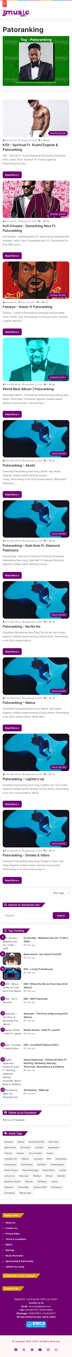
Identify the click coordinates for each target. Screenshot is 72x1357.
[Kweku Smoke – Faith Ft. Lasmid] (12, 1034)
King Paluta (61, 1159)
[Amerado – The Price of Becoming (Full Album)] (12, 1019)
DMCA (9, 1244)
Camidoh (39, 1147)
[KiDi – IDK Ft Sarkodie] (12, 1003)
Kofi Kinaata (26, 1164)
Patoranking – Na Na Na (21, 626)
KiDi (49, 1159)
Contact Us (11, 1228)
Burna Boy (25, 1147)
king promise (10, 1164)
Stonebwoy (56, 1187)
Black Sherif (10, 1147)
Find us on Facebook (14, 1120)
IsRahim (25, 1159)
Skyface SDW (40, 1187)
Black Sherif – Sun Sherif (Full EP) (42, 954)
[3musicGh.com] (16, 13)
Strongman (10, 1193)
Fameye (20, 1153)
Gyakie (50, 1153)
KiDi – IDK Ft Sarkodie (36, 998)
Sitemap (10, 1250)
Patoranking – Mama (19, 703)
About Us (10, 1222)
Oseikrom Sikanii (12, 1181)
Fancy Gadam (35, 1153)
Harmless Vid (11, 1159)
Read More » (12, 174)
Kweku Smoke (11, 1170)
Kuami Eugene (57, 1164)
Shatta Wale (23, 1187)
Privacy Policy (13, 1233)
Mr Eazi (49, 1176)
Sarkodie (9, 1187)
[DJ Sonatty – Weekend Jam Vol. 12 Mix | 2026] (12, 943)
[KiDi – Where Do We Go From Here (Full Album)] (12, 988)
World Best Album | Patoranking (28, 389)
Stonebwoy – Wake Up (36, 1090)
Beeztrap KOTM (36, 1142)
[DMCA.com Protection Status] (36, 1326)
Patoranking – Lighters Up (23, 779)
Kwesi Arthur (48, 1170)
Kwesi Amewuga (30, 1170)
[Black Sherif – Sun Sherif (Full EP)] (12, 959)
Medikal (37, 1176)
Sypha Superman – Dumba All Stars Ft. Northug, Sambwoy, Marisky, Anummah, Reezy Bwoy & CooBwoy (45, 1063)
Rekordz (29, 1181)
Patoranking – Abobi (19, 465)
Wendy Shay (25, 1193)
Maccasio (24, 1176)
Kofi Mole (41, 1164)
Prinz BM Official (13, 384)
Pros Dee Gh (11, 140)
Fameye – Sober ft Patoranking (27, 307)
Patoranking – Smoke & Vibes (26, 855)
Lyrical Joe (10, 1176)
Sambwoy (42, 1181)
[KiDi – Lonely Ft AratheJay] (12, 973)
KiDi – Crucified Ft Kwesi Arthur (41, 1044)
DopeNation (53, 1147)
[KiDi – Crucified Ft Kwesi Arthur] (12, 1049)
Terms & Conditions (16, 1239)
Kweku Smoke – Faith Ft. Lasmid (42, 1030)
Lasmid (62, 1170)
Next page (58, 893)
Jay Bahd (37, 1159)
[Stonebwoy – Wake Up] (12, 1094)
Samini (55, 1181)
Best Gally (53, 1142)
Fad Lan (8, 1153)
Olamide (61, 1176)
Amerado (9, 1142)
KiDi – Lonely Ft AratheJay (38, 969)
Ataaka (21, 1142)
